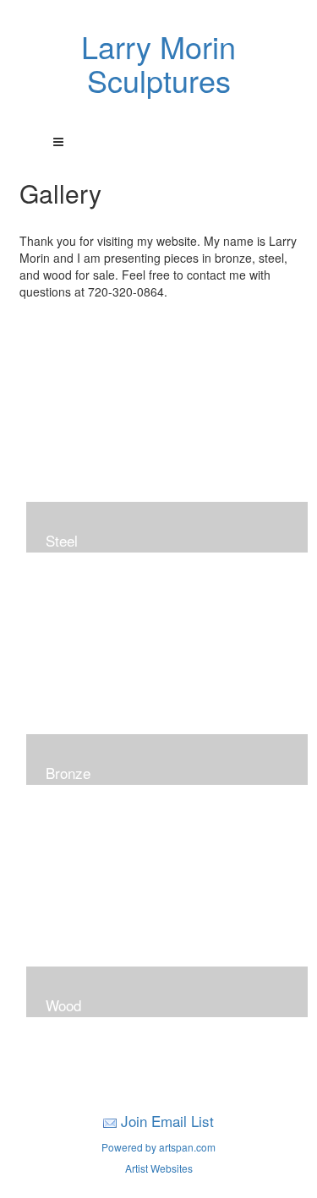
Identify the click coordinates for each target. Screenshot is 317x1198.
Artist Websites (159, 1168)
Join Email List (167, 1120)
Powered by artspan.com (158, 1147)
